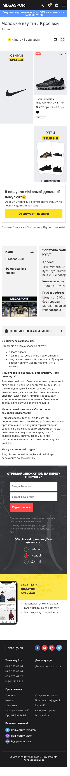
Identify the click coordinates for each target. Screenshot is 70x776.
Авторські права (45, 710)
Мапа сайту (42, 715)
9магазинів (14, 259)
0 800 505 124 (14, 681)
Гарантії (40, 705)
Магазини (11, 705)
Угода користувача (47, 695)
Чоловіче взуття (19, 23)
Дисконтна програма (48, 666)
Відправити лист (21, 741)
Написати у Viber (21, 735)
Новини (9, 700)
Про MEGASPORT (15, 715)
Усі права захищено (34, 759)
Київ (9, 252)
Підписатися (21, 507)
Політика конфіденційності (51, 700)
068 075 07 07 (14, 666)
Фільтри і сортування (25, 39)
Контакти (10, 695)
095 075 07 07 (14, 671)
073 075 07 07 (14, 676)
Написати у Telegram (23, 729)
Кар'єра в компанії (16, 710)
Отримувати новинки (33, 213)
